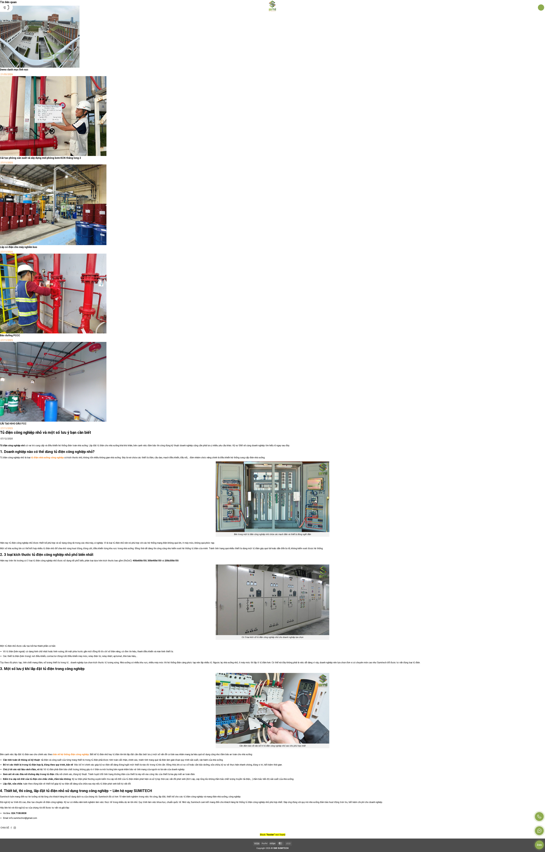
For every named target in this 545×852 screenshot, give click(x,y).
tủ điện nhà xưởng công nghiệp (47, 457)
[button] (6, 7)
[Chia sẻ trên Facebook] (11, 828)
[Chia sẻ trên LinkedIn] (15, 828)
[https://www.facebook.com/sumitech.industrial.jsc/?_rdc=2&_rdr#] (539, 830)
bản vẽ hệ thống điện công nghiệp (71, 754)
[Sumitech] (272, 7)
